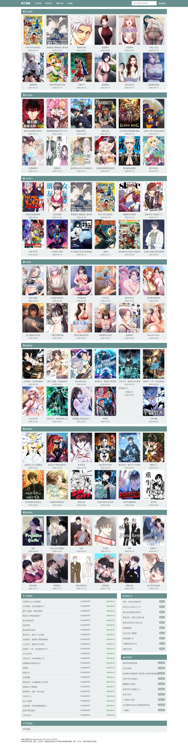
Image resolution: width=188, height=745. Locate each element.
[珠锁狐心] (57, 568)
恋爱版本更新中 (57, 298)
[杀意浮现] (81, 447)
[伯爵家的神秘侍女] (57, 484)
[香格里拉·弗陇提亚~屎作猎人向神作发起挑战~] (57, 30)
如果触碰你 (127, 628)
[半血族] (105, 530)
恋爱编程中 (33, 168)
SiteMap (48, 739)
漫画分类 (59, 3)
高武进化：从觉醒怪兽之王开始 (35, 682)
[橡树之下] (153, 447)
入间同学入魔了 (57, 251)
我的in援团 (33, 298)
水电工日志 (153, 47)
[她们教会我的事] (153, 280)
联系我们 (55, 739)
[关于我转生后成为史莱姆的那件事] (81, 234)
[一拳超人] (105, 234)
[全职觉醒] (153, 401)
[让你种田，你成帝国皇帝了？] (33, 363)
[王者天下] (81, 67)
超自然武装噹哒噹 (33, 214)
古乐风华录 (33, 418)
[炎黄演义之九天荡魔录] (33, 447)
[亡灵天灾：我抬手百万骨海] (129, 363)
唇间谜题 (33, 585)
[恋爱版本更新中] (57, 280)
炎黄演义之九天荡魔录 (33, 464)
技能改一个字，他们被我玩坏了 (35, 649)
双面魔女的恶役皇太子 (81, 418)
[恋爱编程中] (33, 150)
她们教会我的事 (153, 298)
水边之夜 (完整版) (57, 548)
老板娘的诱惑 (153, 84)
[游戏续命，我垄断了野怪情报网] (105, 363)
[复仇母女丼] (129, 67)
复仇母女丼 (129, 84)
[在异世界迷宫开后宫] (57, 67)
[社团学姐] (129, 30)
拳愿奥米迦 (81, 47)
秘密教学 (105, 47)
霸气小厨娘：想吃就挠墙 (57, 381)
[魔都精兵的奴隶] (129, 197)
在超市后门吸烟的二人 (154, 214)
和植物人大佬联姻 (30, 686)
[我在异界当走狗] (105, 447)
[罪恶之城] (81, 484)
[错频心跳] (129, 568)
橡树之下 (153, 464)
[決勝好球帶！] (81, 113)
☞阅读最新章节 (85, 601)
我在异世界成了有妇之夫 (132, 622)
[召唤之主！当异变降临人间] (57, 401)
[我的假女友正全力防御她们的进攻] (81, 150)
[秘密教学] (105, 30)
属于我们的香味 (153, 585)
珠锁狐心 (57, 585)
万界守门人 (27, 696)
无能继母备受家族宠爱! (105, 168)
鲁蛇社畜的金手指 (81, 335)
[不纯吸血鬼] (81, 280)
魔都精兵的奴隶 (129, 214)
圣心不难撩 (27, 701)
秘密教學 (129, 335)
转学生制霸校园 (129, 502)
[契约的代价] (129, 280)
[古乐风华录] (33, 401)
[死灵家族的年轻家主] (33, 484)
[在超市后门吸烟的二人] (153, 197)
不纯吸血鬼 (81, 298)
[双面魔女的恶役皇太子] (81, 401)
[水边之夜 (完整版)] (57, 530)
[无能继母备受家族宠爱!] (105, 150)
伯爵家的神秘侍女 (57, 502)
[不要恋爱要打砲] (57, 317)
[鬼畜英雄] (33, 67)
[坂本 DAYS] (33, 234)
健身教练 (105, 84)
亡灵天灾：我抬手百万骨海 (129, 381)
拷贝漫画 (25, 3)
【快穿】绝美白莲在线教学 (153, 251)
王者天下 (81, 84)
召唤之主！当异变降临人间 (57, 418)
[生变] (81, 530)
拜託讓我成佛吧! (129, 168)
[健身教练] (105, 67)
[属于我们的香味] (153, 568)
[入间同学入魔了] (57, 234)
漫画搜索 (162, 3)
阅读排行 (48, 3)
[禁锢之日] (123, 388)
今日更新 (37, 3)
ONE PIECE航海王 (33, 47)
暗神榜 (105, 418)
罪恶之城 (81, 502)
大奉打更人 (27, 715)
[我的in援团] (33, 280)
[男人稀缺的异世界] (33, 317)
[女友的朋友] (57, 197)
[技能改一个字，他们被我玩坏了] (153, 363)
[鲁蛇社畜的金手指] (81, 317)
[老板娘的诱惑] (153, 67)
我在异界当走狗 (105, 464)
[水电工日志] (153, 30)
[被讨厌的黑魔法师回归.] (33, 113)
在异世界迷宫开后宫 (57, 84)
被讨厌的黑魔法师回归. (33, 131)
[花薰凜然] (57, 150)
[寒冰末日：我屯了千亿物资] (129, 447)
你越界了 (153, 548)
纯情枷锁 (105, 585)
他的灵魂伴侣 (81, 585)
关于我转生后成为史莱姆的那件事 (136, 705)
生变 (81, 548)
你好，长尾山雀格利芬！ (132, 601)
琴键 (129, 548)
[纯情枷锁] (105, 568)
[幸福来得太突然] (105, 317)
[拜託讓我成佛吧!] (129, 150)
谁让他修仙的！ (81, 381)
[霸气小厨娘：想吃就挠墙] (57, 363)
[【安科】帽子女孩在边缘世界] (153, 113)
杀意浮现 (81, 464)
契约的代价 (129, 298)
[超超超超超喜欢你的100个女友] (57, 113)
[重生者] (153, 484)
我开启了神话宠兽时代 (57, 464)
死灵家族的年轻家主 (33, 502)
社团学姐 (129, 47)
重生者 (153, 502)
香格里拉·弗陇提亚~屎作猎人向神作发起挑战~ (141, 673)
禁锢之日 (129, 392)
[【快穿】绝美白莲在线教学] (153, 234)
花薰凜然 (57, 168)
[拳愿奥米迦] (81, 30)
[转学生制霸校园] (129, 484)
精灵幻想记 (153, 168)
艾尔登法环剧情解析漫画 (129, 131)
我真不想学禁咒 (29, 710)
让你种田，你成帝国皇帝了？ (34, 606)
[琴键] (129, 530)
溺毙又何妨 (127, 649)
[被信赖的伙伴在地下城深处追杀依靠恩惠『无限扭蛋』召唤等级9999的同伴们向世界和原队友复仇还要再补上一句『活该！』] (129, 234)
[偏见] (33, 530)
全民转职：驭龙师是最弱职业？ (35, 705)
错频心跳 (129, 585)
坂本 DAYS (33, 251)
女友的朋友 (57, 214)
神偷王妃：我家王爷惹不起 (133, 617)
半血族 (105, 548)
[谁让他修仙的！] (81, 363)
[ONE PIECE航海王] (33, 30)
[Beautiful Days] (153, 317)
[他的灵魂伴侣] (81, 568)
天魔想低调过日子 (130, 643)
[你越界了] (153, 530)
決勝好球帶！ (81, 131)
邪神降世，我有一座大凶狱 (33, 691)
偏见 (33, 548)
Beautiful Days (153, 335)
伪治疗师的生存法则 (105, 502)
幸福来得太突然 (105, 335)
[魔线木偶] (105, 113)
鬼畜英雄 (33, 84)
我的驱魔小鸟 (128, 638)
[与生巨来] (105, 280)
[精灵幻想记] (153, 150)
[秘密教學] (129, 317)
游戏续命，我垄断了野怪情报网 (35, 639)
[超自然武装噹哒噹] (33, 197)
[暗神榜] (105, 401)
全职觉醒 (153, 418)
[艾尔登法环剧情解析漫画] (129, 113)
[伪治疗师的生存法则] (105, 484)
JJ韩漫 (70, 3)
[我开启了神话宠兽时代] (57, 447)
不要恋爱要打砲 (57, 335)
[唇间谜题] (33, 568)
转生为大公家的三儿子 (132, 607)
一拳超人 (105, 251)
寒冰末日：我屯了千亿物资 (129, 464)
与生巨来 (105, 298)
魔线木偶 (105, 131)
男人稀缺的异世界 (33, 335)
